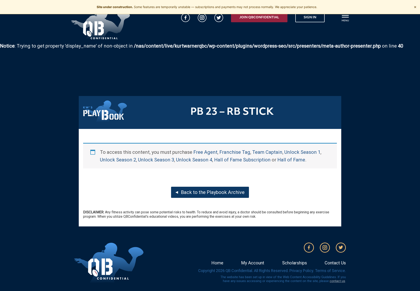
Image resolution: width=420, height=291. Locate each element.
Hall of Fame (291, 160)
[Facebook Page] (185, 17)
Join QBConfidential (259, 17)
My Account (252, 262)
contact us (337, 281)
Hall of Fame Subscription (242, 160)
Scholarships (294, 262)
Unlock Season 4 (194, 160)
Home (217, 262)
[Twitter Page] (218, 17)
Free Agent (205, 152)
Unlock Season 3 (156, 160)
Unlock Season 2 (118, 160)
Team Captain (267, 152)
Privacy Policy (301, 270)
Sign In (310, 17)
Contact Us (335, 262)
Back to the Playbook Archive (213, 192)
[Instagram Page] (202, 17)
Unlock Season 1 (302, 152)
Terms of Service (330, 270)
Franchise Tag (234, 152)
